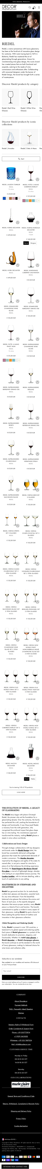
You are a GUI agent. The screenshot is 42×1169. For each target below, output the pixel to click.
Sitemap (21, 1013)
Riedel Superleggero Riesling (31, 388)
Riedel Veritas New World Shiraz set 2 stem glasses (30, 728)
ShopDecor (17, 1143)
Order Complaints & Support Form (21, 1028)
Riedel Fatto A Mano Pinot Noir (11, 345)
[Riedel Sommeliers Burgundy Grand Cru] (31, 294)
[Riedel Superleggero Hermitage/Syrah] (31, 447)
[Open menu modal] (39, 7)
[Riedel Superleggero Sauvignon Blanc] (11, 483)
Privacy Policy (21, 1118)
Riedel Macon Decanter (11, 765)
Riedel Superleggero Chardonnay (11, 460)
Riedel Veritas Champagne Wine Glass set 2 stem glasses (11, 648)
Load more (21, 792)
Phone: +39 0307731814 (21, 1032)
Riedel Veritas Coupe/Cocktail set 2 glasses (30, 533)
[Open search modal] (29, 7)
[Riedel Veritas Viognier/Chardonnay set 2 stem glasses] (31, 557)
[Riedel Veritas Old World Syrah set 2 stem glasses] (11, 676)
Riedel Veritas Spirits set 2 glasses (11, 532)
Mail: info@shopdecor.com (20, 1044)
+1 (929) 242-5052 (21, 1036)
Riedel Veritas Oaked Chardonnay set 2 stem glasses (11, 571)
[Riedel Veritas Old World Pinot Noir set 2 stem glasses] (31, 676)
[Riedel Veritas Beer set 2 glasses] (31, 483)
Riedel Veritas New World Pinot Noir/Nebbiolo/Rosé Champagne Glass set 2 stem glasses (31, 649)
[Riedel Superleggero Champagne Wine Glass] (31, 332)
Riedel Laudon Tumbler (11, 185)
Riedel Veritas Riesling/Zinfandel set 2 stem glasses (31, 609)
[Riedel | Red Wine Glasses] (10, 97)
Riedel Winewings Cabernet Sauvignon (31, 271)
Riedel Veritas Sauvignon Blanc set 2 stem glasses (11, 609)
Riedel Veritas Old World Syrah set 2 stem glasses (11, 689)
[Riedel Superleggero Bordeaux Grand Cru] (31, 411)
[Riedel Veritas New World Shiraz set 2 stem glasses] (31, 714)
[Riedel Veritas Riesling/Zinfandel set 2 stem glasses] (31, 595)
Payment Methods (21, 1005)
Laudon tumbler (8, 876)
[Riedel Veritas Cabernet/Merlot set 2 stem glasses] (11, 714)
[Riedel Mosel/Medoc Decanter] (31, 752)
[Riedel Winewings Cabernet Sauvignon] (31, 258)
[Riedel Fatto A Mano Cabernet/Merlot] (31, 173)
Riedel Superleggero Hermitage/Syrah (31, 460)
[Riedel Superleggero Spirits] (11, 411)
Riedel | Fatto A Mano (29, 148)
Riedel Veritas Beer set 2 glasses (31, 496)
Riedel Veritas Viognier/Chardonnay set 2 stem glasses (31, 571)
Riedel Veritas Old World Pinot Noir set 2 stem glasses (30, 690)
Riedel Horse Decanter (11, 228)
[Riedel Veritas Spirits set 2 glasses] (11, 519)
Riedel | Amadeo (8, 148)
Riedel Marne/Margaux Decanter (31, 229)
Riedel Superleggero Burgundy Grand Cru (11, 388)
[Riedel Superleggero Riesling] (31, 375)
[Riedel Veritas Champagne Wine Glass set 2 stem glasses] (11, 633)
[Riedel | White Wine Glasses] (29, 97)
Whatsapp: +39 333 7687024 (21, 1040)
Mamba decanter (27, 858)
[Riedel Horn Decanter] (11, 258)
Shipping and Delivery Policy (21, 1111)
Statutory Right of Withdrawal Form (21, 1024)
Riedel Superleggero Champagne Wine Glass (31, 346)
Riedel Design (23, 850)
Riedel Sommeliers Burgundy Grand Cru (31, 307)
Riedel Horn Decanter (11, 270)
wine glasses (31, 937)
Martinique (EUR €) (10, 1139)
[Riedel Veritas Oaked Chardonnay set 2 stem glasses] (11, 557)
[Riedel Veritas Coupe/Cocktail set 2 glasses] (31, 519)
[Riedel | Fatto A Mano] (29, 137)
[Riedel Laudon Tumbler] (11, 173)
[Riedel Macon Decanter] (11, 752)
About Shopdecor (21, 1001)
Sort (22, 159)
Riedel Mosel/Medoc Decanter (31, 765)
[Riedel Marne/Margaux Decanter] (31, 216)
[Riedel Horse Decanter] (11, 216)
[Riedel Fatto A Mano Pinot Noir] (11, 332)
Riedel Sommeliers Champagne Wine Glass (11, 308)
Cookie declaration (21, 1126)
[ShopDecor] (9, 7)
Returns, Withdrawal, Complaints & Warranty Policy (21, 1103)
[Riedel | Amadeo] (10, 137)
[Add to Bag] (17, 222)
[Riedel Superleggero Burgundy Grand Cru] (11, 375)
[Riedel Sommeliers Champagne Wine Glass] (11, 294)
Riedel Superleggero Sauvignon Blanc (11, 496)
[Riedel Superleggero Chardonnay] (11, 447)
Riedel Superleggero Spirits (11, 424)
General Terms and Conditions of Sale (21, 1096)
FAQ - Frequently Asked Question (21, 1009)
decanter (11, 940)
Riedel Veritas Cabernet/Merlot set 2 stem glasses (11, 728)
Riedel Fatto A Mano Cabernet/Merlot (31, 186)
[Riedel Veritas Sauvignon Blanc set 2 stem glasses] (11, 595)
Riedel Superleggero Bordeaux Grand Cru (31, 424)
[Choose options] (17, 179)
